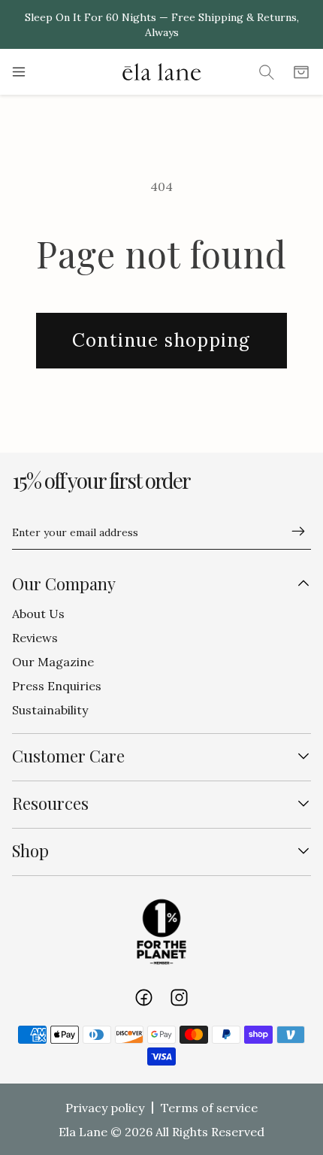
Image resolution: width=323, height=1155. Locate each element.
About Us (38, 613)
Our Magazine (53, 661)
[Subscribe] (292, 531)
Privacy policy (104, 1107)
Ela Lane (83, 1131)
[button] (22, 72)
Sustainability (50, 709)
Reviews (35, 637)
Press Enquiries (56, 685)
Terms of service (209, 1107)
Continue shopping (161, 340)
